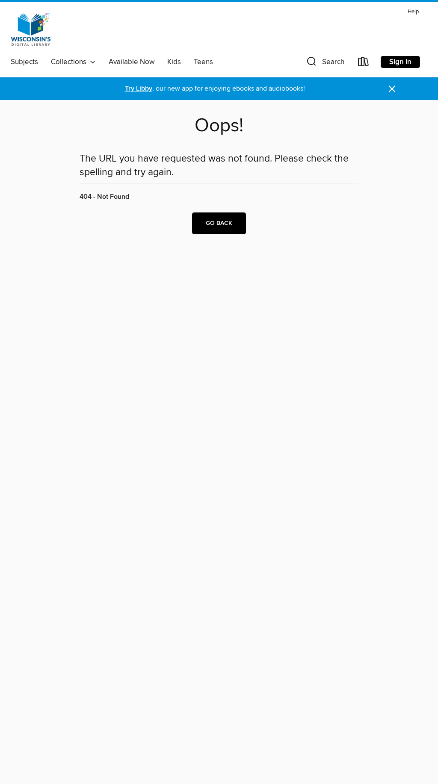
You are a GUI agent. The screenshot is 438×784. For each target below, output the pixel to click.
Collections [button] (70, 62)
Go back (219, 223)
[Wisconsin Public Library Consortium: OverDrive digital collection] (30, 29)
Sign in (400, 62)
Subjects (24, 62)
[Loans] (363, 63)
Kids (174, 62)
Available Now (131, 62)
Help (413, 12)
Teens (203, 62)
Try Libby (138, 88)
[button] (325, 63)
